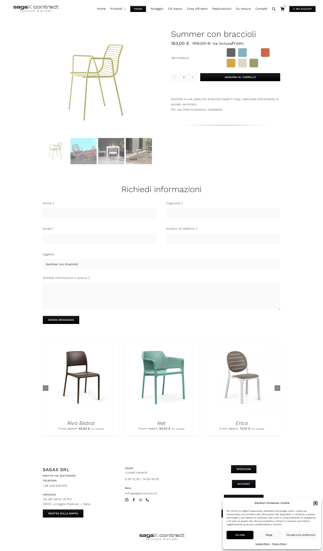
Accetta (240, 534)
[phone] (147, 499)
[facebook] (134, 499)
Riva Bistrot (81, 423)
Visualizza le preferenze (300, 534)
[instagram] (126, 499)
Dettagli (89, 378)
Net (161, 423)
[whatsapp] (140, 499)
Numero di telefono (181, 228)
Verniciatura (180, 58)
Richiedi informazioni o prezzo (66, 278)
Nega (269, 534)
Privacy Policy (279, 544)
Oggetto (48, 254)
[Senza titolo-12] (97, 82)
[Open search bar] (274, 9)
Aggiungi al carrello (240, 77)
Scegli (71, 378)
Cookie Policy (263, 544)
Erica (242, 423)
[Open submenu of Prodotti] (124, 8)
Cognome (174, 203)
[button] (315, 503)
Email (48, 228)
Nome (48, 203)
